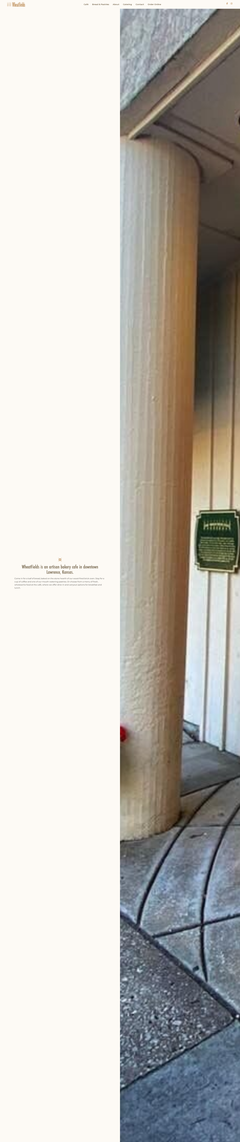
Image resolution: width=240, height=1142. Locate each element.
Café (86, 4)
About (116, 4)
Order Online (154, 4)
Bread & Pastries (100, 4)
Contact (140, 4)
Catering (127, 4)
